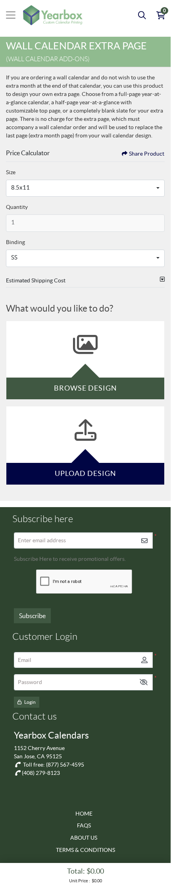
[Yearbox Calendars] (53, 15)
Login (29, 702)
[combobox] (85, 188)
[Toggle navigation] (10, 15)
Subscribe (32, 615)
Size (10, 172)
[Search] (142, 15)
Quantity (17, 207)
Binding (15, 242)
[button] (143, 682)
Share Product (146, 153)
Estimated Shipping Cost (35, 280)
